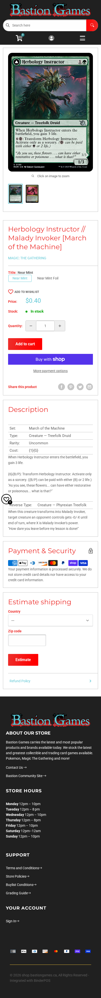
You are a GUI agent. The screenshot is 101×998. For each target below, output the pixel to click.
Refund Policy (20, 681)
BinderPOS (42, 981)
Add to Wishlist (26, 292)
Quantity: (15, 326)
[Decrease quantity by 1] (31, 326)
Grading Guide (17, 893)
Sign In (11, 921)
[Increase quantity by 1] (60, 326)
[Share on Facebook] (61, 386)
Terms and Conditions (22, 868)
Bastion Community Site (24, 776)
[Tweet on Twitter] (80, 386)
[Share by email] (89, 386)
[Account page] (51, 38)
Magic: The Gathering (27, 258)
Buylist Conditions (19, 885)
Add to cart (25, 344)
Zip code (15, 631)
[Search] (92, 25)
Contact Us (15, 767)
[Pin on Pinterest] (70, 386)
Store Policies (16, 876)
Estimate (23, 659)
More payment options (50, 371)
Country (14, 611)
